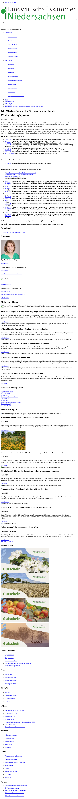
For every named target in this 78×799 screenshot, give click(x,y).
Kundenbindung (6, 404)
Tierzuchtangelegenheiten (12, 666)
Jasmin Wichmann (6, 284)
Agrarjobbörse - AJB (11, 713)
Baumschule (4, 400)
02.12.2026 (8, 193)
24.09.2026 (8, 151)
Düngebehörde (9, 658)
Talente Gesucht (9, 719)
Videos (7, 768)
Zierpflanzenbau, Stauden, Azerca (11, 402)
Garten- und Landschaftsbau (9, 397)
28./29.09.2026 (9, 153)
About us (7, 701)
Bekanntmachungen (11, 735)
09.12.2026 (8, 197)
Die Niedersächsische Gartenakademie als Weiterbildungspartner (24, 106)
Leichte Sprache (9, 738)
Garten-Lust (8, 32)
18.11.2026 (8, 188)
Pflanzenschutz (5, 393)
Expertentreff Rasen (7, 392)
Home (6, 100)
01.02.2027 (8, 204)
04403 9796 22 (5, 291)
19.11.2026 (8, 191)
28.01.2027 (8, 200)
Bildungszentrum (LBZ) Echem (14, 710)
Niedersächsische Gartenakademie (15, 727)
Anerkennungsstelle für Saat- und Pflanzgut (18, 663)
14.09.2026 (8, 141)
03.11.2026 (8, 183)
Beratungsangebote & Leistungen (15, 762)
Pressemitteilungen (10, 680)
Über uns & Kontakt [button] (11, 2)
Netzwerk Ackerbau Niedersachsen (15, 790)
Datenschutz (8, 744)
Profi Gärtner (8, 60)
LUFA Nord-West (10, 724)
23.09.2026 (8, 150)
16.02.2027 (8, 209)
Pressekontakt (9, 674)
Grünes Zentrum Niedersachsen (14, 796)
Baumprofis (8, 105)
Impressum (8, 747)
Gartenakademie (9, 101)
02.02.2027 (8, 207)
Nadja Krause (4, 263)
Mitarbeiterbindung (6, 405)
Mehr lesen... (5, 322)
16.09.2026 (8, 143)
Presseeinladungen (10, 677)
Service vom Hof (10, 716)
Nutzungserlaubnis (10, 684)
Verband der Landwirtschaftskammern (16, 785)
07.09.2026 (8, 139)
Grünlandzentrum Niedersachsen (14, 793)
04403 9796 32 (5, 270)
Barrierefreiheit (9, 741)
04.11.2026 (8, 186)
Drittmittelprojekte (10, 765)
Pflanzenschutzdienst (11, 661)
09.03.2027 (8, 214)
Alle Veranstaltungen (7, 541)
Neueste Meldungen (11, 771)
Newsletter (8, 777)
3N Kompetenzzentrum (12, 788)
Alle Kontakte (5, 298)
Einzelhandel (5, 398)
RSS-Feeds (8, 774)
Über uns (7, 692)
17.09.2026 (8, 145)
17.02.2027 (8, 212)
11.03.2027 (8, 216)
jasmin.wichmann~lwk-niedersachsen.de (13, 294)
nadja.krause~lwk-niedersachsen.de (11, 274)
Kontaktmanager (10, 698)
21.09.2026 (8, 148)
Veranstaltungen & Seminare (13, 756)
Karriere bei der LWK (11, 695)
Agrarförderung (9, 655)
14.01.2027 (8, 198)
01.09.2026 (8, 163)
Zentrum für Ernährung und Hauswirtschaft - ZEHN (20, 722)
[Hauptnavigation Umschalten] (76, 19)
